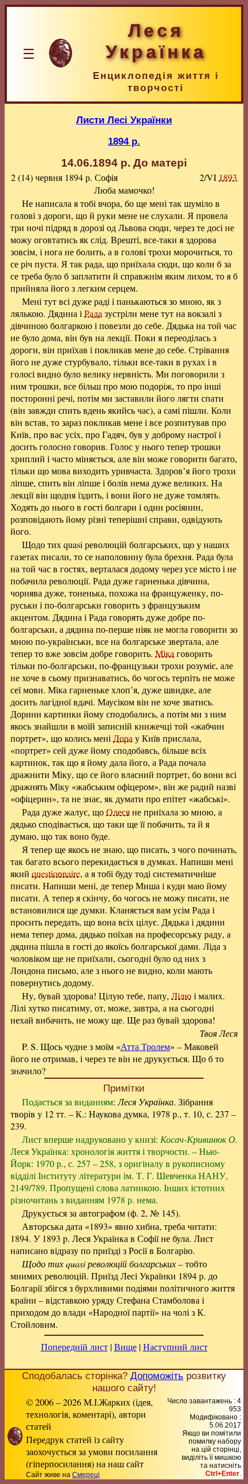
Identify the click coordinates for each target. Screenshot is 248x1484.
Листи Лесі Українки (124, 120)
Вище (125, 1346)
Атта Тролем (145, 1046)
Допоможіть (156, 1375)
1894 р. (124, 141)
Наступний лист (175, 1346)
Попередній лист (74, 1346)
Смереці (86, 1475)
